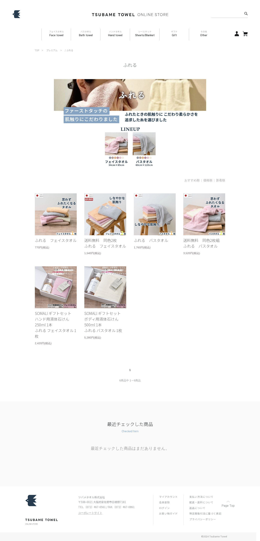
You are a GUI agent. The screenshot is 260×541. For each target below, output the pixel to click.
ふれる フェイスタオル (56, 240)
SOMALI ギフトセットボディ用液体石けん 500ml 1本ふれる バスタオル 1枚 (103, 322)
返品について (197, 508)
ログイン (164, 508)
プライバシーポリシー (202, 519)
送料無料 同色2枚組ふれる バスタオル (201, 243)
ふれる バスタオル (151, 240)
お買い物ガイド (168, 513)
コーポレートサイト (90, 512)
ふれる (69, 50)
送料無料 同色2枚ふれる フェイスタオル (105, 243)
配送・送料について (201, 502)
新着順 (220, 180)
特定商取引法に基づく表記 (205, 513)
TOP (37, 50)
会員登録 (164, 502)
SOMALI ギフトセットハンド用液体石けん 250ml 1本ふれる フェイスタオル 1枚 (55, 325)
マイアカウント (168, 497)
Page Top (228, 505)
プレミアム (51, 50)
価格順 (207, 180)
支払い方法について (201, 497)
